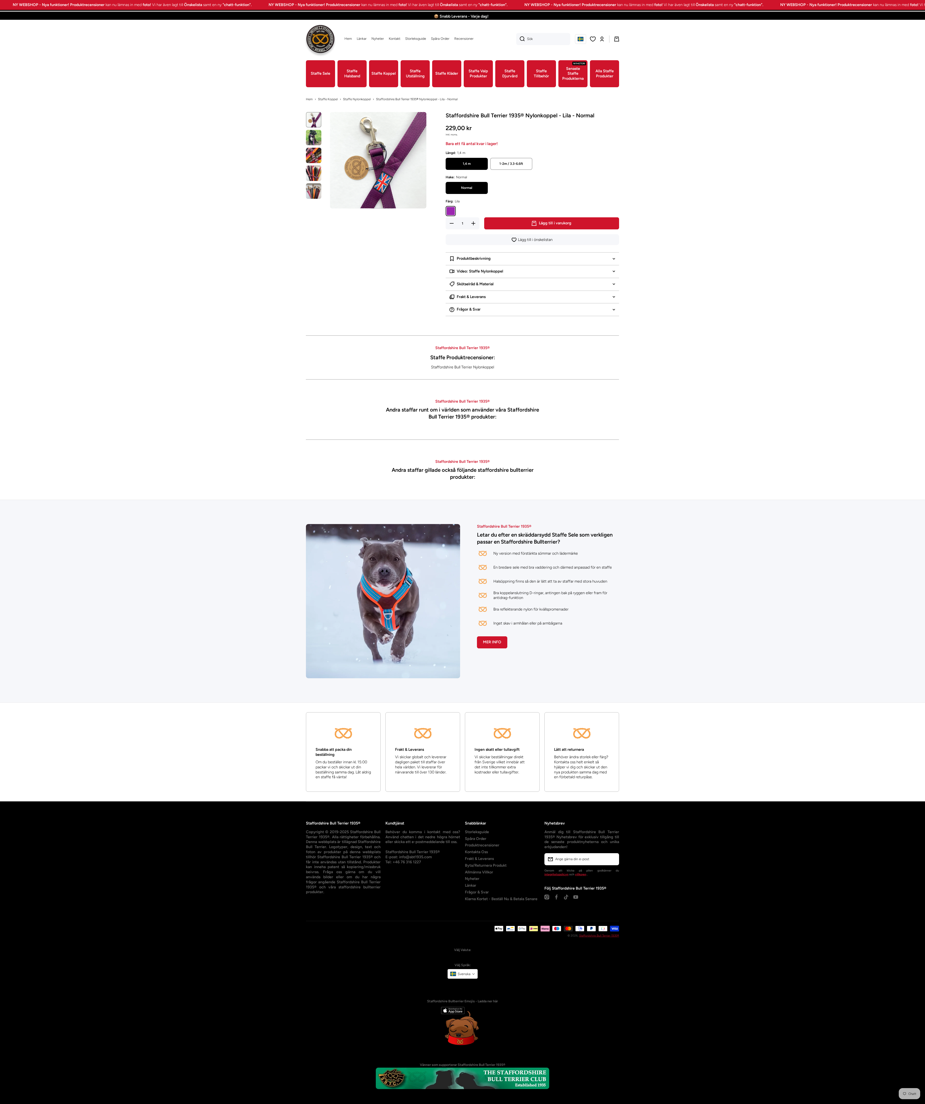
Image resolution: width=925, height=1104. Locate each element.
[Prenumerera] (613, 859)
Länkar (470, 885)
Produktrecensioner (482, 845)
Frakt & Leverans (479, 858)
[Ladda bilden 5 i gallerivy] (313, 191)
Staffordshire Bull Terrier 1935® (599, 935)
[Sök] (520, 39)
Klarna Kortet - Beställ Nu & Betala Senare (501, 899)
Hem (309, 99)
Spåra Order (475, 838)
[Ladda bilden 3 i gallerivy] (313, 155)
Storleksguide (477, 832)
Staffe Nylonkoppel (357, 99)
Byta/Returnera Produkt (486, 865)
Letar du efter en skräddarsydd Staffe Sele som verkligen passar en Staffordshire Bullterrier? (545, 538)
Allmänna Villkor (479, 872)
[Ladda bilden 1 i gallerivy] (313, 119)
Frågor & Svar (477, 892)
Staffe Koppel (328, 99)
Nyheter (472, 878)
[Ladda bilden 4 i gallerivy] (313, 173)
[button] (580, 39)
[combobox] (543, 39)
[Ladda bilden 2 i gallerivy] (313, 137)
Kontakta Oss (476, 852)
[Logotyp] (320, 39)
